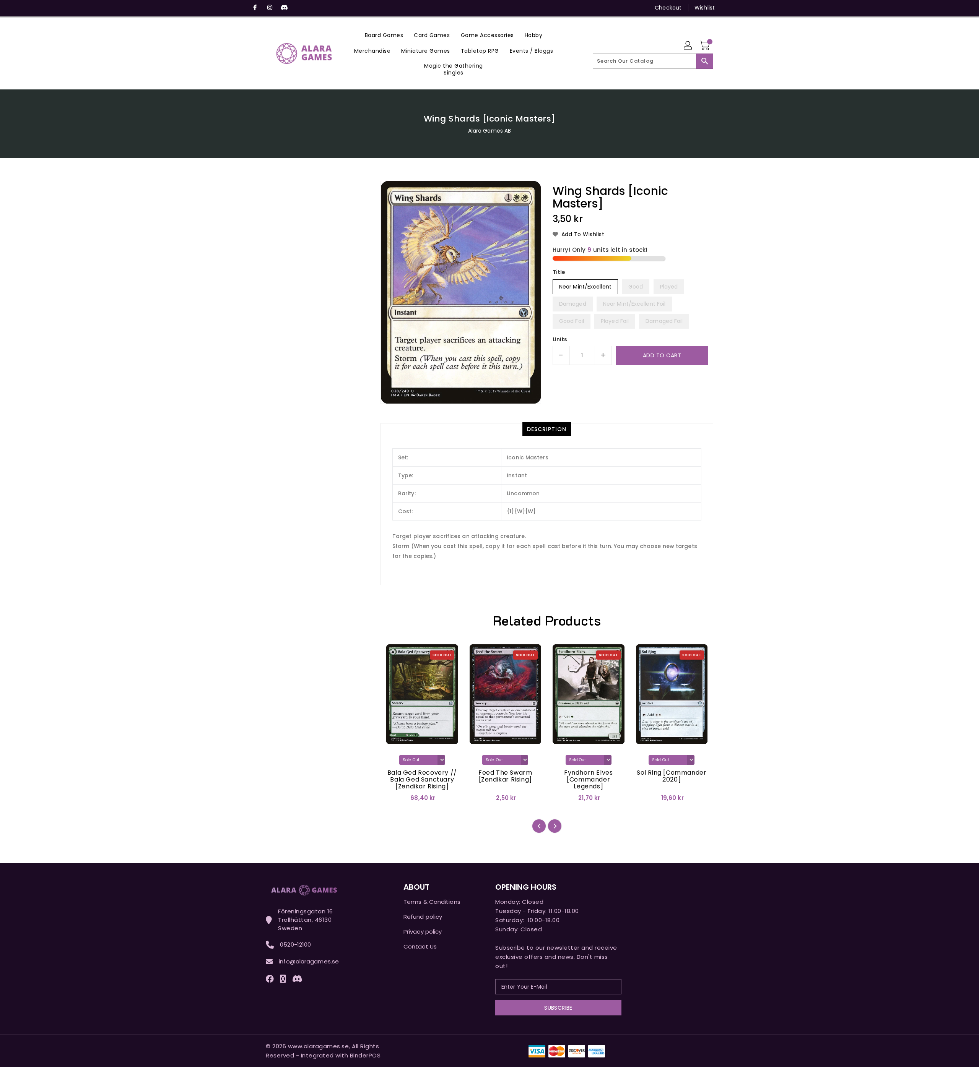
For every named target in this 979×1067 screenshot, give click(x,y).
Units (560, 339)
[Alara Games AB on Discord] (284, 7)
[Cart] (705, 46)
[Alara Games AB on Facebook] (255, 7)
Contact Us (420, 946)
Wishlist (704, 7)
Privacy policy (422, 932)
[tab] (546, 429)
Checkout (668, 7)
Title (559, 272)
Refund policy (422, 917)
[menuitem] (384, 35)
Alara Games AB (489, 131)
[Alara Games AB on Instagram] (269, 7)
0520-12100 (295, 945)
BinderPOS (365, 1055)
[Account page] (688, 46)
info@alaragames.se (309, 961)
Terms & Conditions (431, 902)
